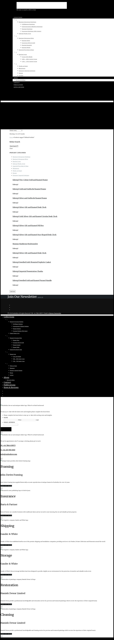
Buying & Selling (20, 80)
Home (11, 137)
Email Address (9, 422)
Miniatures (22, 68)
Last (37, 420)
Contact (17, 82)
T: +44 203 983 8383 (8, 450)
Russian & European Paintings (27, 22)
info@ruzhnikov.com (9, 454)
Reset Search (13, 146)
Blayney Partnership (55, 313)
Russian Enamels (27, 45)
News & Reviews (19, 87)
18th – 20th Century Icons (29, 59)
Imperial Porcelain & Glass (26, 50)
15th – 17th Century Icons (29, 61)
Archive (21, 75)
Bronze (21, 73)
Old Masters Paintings (28, 24)
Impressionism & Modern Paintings (32, 26)
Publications (18, 84)
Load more (12, 291)
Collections (18, 17)
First (19, 420)
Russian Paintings (27, 29)
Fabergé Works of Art (25, 33)
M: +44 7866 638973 (8, 445)
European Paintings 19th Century (31, 31)
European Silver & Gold (28, 43)
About (16, 78)
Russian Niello (26, 47)
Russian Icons (23, 54)
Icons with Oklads (27, 57)
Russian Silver (26, 40)
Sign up (40, 297)
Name (6, 417)
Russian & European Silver (26, 38)
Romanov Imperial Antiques (27, 70)
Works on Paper (23, 66)
